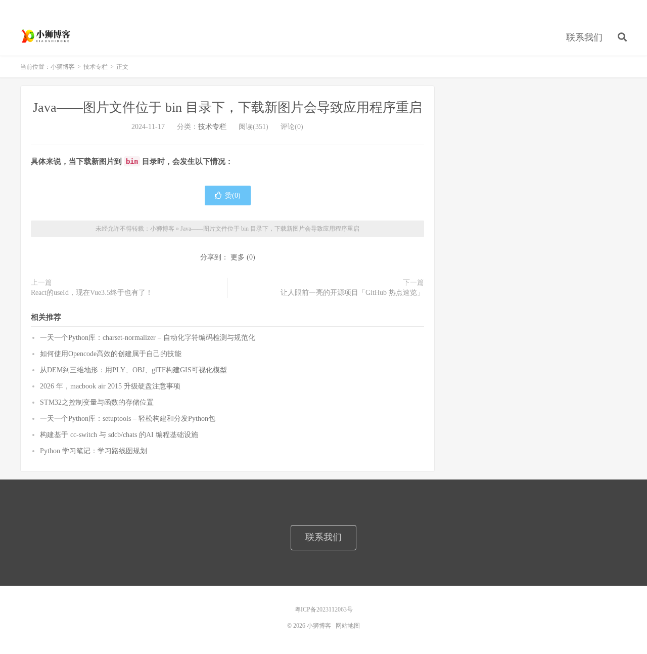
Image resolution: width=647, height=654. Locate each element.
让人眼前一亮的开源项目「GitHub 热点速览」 (352, 292)
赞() (233, 195)
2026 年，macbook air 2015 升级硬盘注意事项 (110, 386)
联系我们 (584, 37)
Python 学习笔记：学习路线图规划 (93, 451)
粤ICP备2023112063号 (324, 609)
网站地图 (348, 625)
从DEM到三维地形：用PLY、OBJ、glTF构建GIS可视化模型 (133, 370)
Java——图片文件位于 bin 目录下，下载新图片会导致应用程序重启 (227, 107)
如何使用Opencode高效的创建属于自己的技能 (110, 354)
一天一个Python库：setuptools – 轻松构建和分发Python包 (127, 418)
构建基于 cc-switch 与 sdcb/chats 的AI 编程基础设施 (119, 435)
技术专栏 (95, 66)
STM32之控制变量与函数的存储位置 (97, 402)
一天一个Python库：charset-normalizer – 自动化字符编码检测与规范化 (147, 337)
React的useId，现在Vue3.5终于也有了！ (92, 292)
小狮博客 (46, 36)
